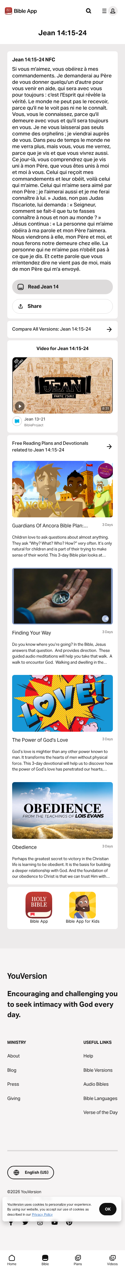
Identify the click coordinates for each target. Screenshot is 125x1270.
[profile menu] (108, 11)
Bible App (39, 921)
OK (108, 1209)
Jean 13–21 (39, 418)
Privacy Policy (42, 1214)
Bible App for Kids (83, 921)
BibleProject (33, 425)
